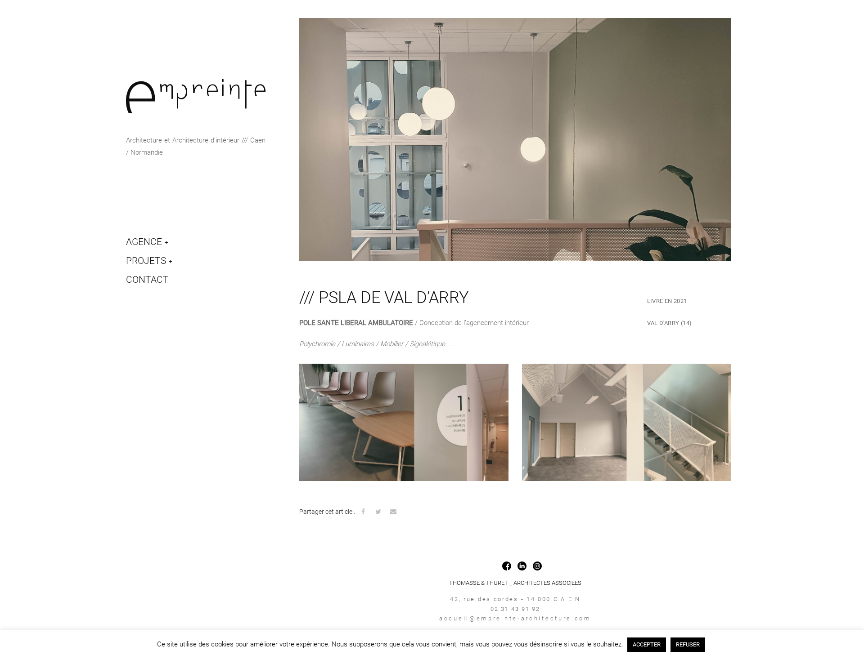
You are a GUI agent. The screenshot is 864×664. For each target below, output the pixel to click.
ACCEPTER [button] (647, 644)
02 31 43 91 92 (515, 609)
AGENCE (144, 241)
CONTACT (147, 279)
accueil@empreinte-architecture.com (515, 618)
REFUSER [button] (688, 644)
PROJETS (146, 260)
